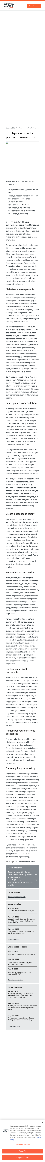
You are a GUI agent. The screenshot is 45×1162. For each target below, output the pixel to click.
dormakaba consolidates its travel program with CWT (20, 973)
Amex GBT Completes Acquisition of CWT (22, 954)
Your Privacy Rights (22, 1144)
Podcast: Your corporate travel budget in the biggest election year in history (22, 1019)
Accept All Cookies (22, 1158)
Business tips (19, 862)
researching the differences (19, 631)
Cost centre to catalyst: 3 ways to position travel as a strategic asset (22, 932)
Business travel (29, 862)
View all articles (13, 939)
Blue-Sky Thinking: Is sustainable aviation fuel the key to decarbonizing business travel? (22, 1007)
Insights (13, 128)
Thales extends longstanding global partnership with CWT (20, 963)
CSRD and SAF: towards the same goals (21, 910)
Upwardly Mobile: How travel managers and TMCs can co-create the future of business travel (21, 921)
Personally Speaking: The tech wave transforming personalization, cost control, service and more (20, 995)
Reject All (22, 1151)
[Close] (42, 1122)
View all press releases (15, 980)
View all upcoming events (17, 897)
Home (7, 128)
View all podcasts (14, 1026)
